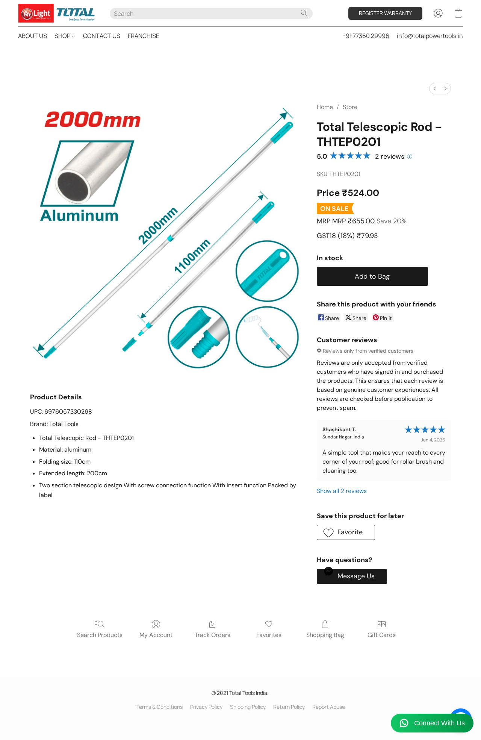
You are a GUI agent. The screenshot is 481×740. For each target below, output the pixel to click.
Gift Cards (382, 635)
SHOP (63, 36)
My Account (155, 635)
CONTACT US (101, 36)
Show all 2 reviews (342, 491)
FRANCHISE (143, 36)
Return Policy (289, 706)
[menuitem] (435, 88)
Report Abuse (328, 706)
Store (350, 107)
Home (325, 107)
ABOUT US (32, 36)
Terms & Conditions (159, 706)
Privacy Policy (206, 706)
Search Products (100, 635)
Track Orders (212, 635)
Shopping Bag (325, 635)
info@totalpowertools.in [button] (430, 36)
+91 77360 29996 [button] (365, 36)
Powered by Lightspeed (240, 719)
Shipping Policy (248, 706)
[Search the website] (304, 13)
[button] (56, 13)
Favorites (268, 635)
